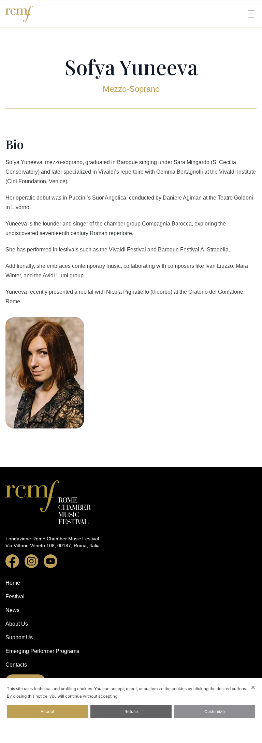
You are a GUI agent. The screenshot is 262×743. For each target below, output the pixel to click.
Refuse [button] (131, 711)
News (12, 610)
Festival (15, 596)
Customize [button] (214, 711)
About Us (16, 624)
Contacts (16, 665)
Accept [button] (47, 711)
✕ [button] (253, 687)
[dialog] (131, 710)
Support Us (19, 637)
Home (12, 583)
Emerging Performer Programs (42, 651)
